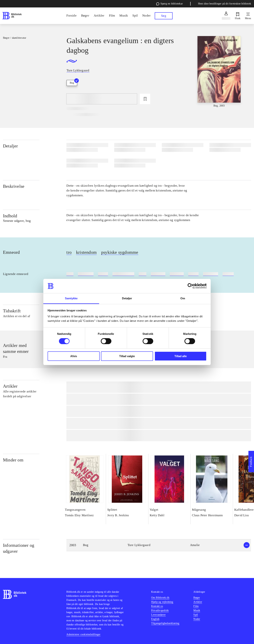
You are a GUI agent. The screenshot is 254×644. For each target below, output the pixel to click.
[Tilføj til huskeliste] (145, 99)
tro (69, 252)
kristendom (86, 252)
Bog (72, 82)
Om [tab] (182, 298)
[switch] (106, 341)
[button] (158, 545)
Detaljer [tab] (127, 298)
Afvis (73, 356)
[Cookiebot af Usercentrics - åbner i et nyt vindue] (190, 286)
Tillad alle (180, 356)
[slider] (219, 72)
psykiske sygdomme (119, 252)
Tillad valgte (127, 356)
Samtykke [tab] (71, 298)
